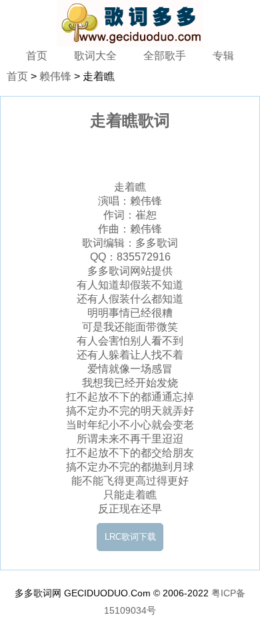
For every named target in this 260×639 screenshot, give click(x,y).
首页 (36, 55)
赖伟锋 (55, 76)
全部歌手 (164, 55)
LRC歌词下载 (130, 537)
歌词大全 (95, 55)
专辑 (223, 55)
